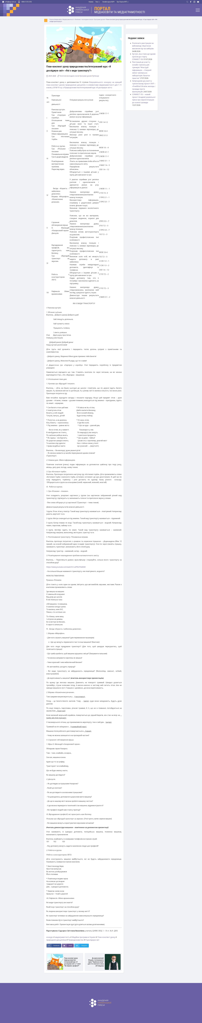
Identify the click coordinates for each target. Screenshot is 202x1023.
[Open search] (187, 2)
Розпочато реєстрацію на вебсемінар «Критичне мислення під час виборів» (143, 46)
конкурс (49, 937)
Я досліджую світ (92, 940)
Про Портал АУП (122, 2)
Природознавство (75, 940)
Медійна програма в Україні (83, 937)
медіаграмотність (62, 937)
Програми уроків (85, 76)
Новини (91, 2)
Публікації (95, 76)
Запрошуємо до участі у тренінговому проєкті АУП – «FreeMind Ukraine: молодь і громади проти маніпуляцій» (143, 86)
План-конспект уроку (106, 937)
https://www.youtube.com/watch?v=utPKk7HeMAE (66, 567)
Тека (96, 2)
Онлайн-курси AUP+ (108, 2)
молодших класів (73, 76)
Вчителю (63, 76)
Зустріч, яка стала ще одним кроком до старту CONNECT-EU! (143, 56)
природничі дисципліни (56, 940)
